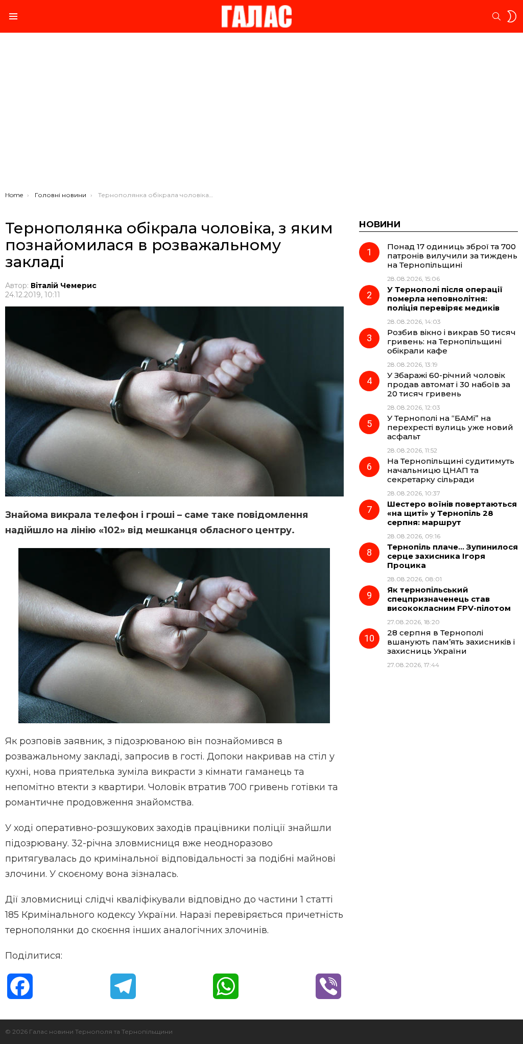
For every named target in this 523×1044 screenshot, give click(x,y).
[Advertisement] (261, 114)
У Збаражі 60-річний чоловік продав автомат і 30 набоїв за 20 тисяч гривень (448, 384)
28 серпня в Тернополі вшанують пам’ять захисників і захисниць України (451, 642)
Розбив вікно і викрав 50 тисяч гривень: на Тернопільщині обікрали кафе (451, 341)
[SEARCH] (496, 16)
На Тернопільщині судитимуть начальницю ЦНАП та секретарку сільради (450, 470)
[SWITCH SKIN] (512, 16)
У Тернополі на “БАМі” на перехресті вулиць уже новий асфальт (450, 427)
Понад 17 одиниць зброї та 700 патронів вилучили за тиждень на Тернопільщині (452, 256)
